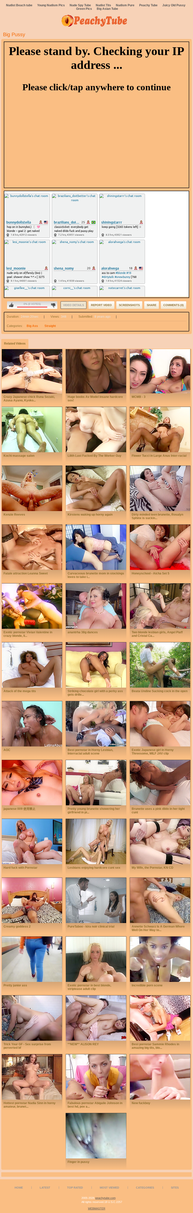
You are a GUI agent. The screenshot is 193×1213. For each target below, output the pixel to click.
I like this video (11, 305)
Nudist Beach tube (19, 5)
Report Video (101, 305)
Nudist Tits (103, 5)
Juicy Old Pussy (173, 5)
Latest (45, 1187)
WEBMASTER (96, 1208)
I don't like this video (53, 305)
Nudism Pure (125, 5)
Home (19, 1187)
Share (151, 305)
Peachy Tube (148, 5)
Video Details (73, 305)
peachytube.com (105, 1197)
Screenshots (129, 305)
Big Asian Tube (107, 9)
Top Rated (75, 1187)
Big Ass (32, 326)
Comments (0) (173, 305)
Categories (145, 1187)
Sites (175, 1187)
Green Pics (84, 9)
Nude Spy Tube (80, 5)
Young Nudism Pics (51, 5)
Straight (50, 326)
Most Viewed (109, 1187)
